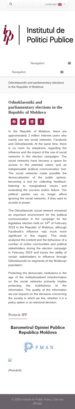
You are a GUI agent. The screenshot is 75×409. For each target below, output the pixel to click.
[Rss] (36, 4)
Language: (51, 4)
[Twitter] (28, 4)
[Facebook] (19, 4)
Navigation (19, 72)
